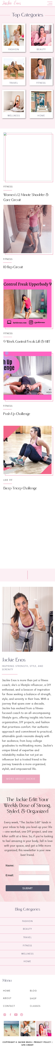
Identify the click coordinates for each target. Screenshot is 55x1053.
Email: (10, 875)
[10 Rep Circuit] (27, 229)
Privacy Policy (42, 1042)
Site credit (27, 1045)
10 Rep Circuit (13, 267)
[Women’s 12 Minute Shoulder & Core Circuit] (27, 156)
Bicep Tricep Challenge (20, 488)
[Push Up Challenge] (27, 376)
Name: (10, 865)
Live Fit (8, 479)
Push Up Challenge (16, 414)
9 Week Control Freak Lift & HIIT (26, 342)
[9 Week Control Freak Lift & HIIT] (27, 303)
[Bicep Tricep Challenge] (27, 450)
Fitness (8, 186)
